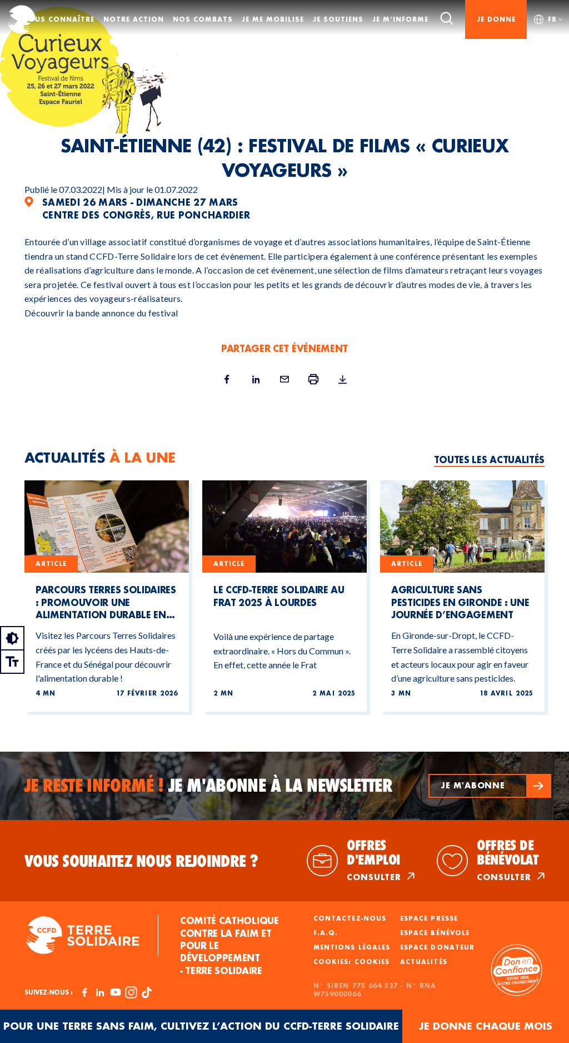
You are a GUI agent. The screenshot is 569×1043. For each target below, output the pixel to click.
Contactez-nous (349, 918)
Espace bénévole (435, 933)
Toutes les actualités (489, 459)
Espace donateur (437, 947)
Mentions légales (351, 947)
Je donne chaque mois (485, 1026)
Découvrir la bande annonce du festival (101, 312)
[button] (489, 786)
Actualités (423, 962)
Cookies (372, 962)
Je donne (496, 19)
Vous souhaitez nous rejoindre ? (141, 861)
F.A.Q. (325, 933)
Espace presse (429, 918)
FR (552, 19)
